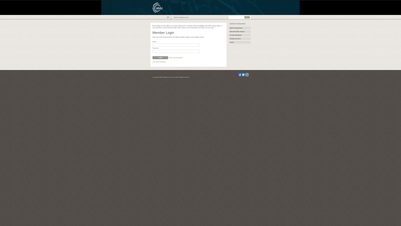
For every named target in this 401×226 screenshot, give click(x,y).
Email (154, 41)
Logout (232, 42)
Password (155, 48)
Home (168, 17)
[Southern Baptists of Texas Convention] (157, 14)
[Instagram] (247, 76)
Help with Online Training (237, 31)
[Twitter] (243, 76)
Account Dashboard (236, 35)
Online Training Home (236, 28)
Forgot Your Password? (176, 57)
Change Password (235, 38)
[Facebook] (239, 76)
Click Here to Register (159, 61)
